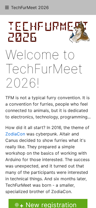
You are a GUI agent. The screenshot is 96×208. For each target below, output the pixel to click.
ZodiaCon (15, 134)
